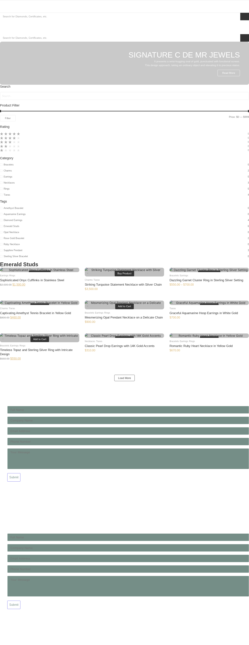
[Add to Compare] (75, 272)
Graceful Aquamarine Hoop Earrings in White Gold (204, 313)
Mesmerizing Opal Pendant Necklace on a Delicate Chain (124, 317)
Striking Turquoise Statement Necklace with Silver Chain (123, 284)
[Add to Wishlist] (3, 272)
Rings (12, 275)
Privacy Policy (8, 513)
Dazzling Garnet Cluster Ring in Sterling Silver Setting (206, 280)
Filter (8, 118)
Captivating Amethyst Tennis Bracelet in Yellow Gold (35, 313)
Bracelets (174, 275)
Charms (89, 280)
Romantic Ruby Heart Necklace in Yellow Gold (201, 346)
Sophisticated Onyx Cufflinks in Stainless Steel (32, 280)
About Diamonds (9, 489)
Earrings (4, 275)
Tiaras (97, 280)
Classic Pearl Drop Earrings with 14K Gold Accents (120, 346)
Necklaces (90, 341)
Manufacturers (8, 501)
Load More (124, 377)
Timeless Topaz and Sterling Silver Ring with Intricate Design (36, 352)
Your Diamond (8, 495)
